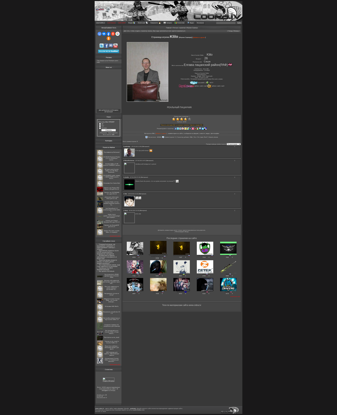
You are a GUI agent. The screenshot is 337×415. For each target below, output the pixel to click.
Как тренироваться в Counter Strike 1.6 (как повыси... (111, 332)
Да (102, 124)
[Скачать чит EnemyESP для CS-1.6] (100, 228)
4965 (227, 276)
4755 (204, 276)
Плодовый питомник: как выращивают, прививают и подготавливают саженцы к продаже (106, 247)
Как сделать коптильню (106, 271)
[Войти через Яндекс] (113, 34)
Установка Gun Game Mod (111, 183)
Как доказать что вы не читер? (111, 294)
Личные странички (179, 28)
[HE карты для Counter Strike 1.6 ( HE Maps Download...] (100, 174)
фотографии (215, 133)
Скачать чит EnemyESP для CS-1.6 (111, 225)
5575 (227, 293)
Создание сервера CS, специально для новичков (112, 325)
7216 (204, 257)
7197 (180, 257)
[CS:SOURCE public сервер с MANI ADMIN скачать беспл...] (100, 180)
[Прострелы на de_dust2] (100, 340)
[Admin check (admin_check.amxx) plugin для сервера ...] (100, 216)
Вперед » (237, 31)
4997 (134, 293)
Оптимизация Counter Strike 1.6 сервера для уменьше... (112, 360)
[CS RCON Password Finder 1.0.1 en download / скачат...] (100, 161)
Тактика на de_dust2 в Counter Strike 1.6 (112, 342)
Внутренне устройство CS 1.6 (111, 312)
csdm (201, 86)
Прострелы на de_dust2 (111, 337)
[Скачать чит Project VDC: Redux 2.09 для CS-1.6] (100, 191)
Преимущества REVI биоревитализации (105, 268)
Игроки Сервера (192, 28)
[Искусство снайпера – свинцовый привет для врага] (100, 350)
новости (202, 133)
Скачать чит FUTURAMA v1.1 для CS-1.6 (111, 193)
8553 (180, 293)
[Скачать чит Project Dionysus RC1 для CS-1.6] (100, 223)
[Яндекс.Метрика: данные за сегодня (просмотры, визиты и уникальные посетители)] (108, 380)
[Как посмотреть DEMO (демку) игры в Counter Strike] (100, 277)
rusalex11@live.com (138, 410)
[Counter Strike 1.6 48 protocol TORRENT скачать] (100, 167)
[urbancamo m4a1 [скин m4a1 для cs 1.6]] (100, 200)
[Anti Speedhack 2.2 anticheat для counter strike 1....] (100, 213)
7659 (157, 293)
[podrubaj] (135, 148)
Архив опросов (112, 132)
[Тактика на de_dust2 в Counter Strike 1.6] (100, 344)
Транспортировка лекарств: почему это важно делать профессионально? (107, 261)
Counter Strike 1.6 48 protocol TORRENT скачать (111, 164)
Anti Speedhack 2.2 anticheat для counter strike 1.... (111, 210)
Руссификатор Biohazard (112, 152)
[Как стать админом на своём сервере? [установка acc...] (100, 291)
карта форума (118, 408)
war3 (205, 86)
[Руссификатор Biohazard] (100, 155)
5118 (203, 293)
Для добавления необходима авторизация (108, 110)
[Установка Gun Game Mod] (100, 186)
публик (196, 86)
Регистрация (179, 231)
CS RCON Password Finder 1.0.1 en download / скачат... (111, 158)
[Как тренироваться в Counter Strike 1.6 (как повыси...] (100, 334)
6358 (157, 258)
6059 (134, 257)
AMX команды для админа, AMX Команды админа (111, 353)
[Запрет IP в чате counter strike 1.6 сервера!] (100, 234)
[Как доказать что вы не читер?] (100, 297)
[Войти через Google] (117, 34)
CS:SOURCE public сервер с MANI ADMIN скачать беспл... (111, 177)
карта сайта (109, 408)
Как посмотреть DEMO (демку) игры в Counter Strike (112, 276)
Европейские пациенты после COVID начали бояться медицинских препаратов (108, 252)
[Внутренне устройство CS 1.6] (100, 316)
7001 (227, 257)
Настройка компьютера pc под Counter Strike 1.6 (111, 318)
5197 (157, 276)
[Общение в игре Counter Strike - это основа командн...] (100, 302)
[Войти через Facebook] (108, 34)
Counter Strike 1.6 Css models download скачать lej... (112, 203)
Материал (145, 146)
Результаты (104, 132)
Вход (186, 231)
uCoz (104, 411)
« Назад (229, 31)
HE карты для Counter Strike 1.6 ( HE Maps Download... (112, 171)
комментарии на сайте (175, 133)
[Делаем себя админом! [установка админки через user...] (100, 284)
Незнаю (104, 128)
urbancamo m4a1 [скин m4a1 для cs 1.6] (112, 197)
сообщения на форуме (191, 133)
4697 (180, 276)
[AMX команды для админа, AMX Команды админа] (100, 357)
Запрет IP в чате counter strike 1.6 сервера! (111, 231)
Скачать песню (213, 137)
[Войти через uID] (99, 34)
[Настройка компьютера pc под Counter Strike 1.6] (100, 322)
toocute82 (201, 82)
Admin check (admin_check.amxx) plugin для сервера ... (111, 216)
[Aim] (135, 196)
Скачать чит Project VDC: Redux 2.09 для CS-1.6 (112, 188)
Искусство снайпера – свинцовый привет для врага (112, 347)
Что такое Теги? (202, 137)
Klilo (153, 133)
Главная (168, 28)
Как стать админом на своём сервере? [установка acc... (112, 288)
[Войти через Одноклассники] (109, 38)
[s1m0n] (135, 179)
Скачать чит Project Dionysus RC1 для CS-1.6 (112, 221)
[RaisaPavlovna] (135, 162)
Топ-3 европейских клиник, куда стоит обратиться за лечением (108, 265)
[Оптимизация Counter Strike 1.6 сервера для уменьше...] (100, 363)
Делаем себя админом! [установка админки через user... (111, 282)
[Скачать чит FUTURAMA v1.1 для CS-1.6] (100, 195)
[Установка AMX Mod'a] (100, 309)
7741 (134, 276)
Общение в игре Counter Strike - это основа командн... (112, 300)
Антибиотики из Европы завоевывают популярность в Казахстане (107, 257)
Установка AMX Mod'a (111, 306)
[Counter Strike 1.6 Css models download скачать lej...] (100, 207)
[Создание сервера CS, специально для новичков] (100, 329)
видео (208, 133)
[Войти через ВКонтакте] (104, 34)
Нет (103, 126)
